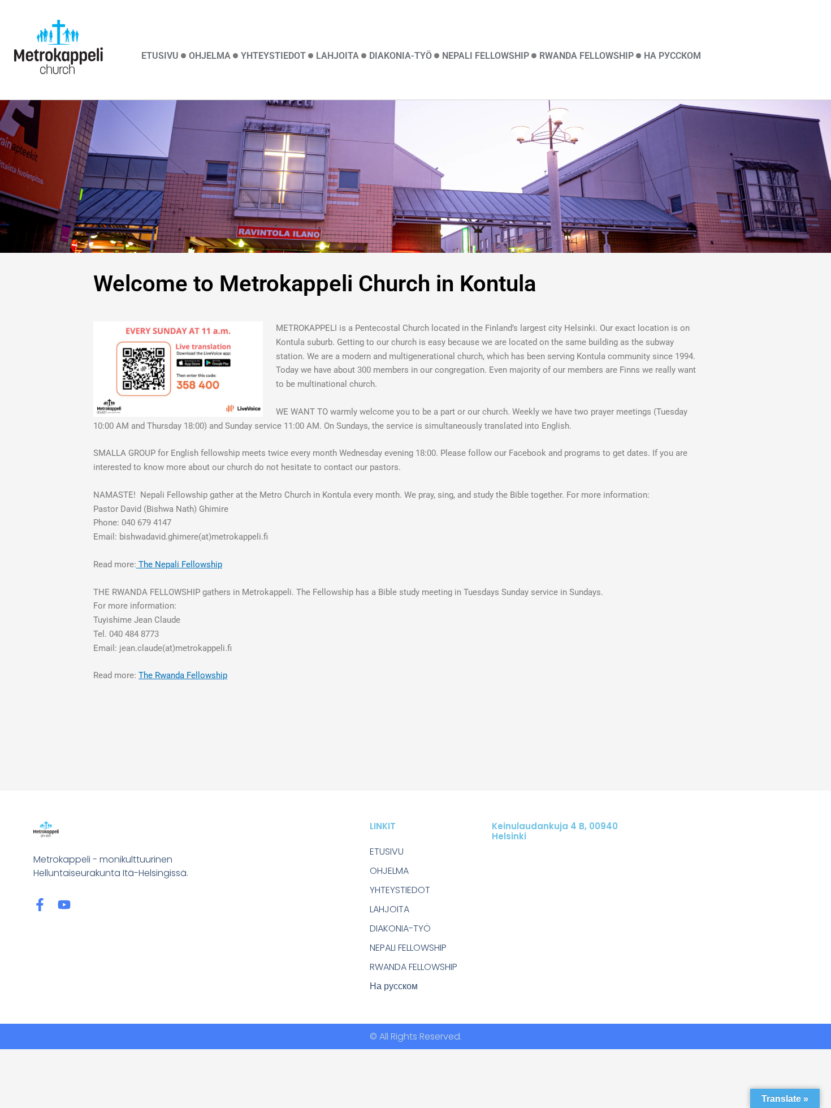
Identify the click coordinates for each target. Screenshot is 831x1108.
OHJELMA (210, 55)
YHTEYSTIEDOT (273, 55)
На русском (672, 55)
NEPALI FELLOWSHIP (485, 55)
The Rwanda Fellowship (182, 675)
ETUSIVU (160, 55)
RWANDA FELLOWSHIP (586, 55)
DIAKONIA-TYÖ (400, 55)
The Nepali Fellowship (179, 564)
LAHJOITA (337, 55)
